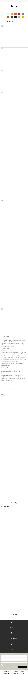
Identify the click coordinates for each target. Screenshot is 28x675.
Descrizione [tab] (6, 336)
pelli (13, 21)
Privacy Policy (7, 673)
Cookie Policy (16, 673)
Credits (22, 673)
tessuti (9, 21)
